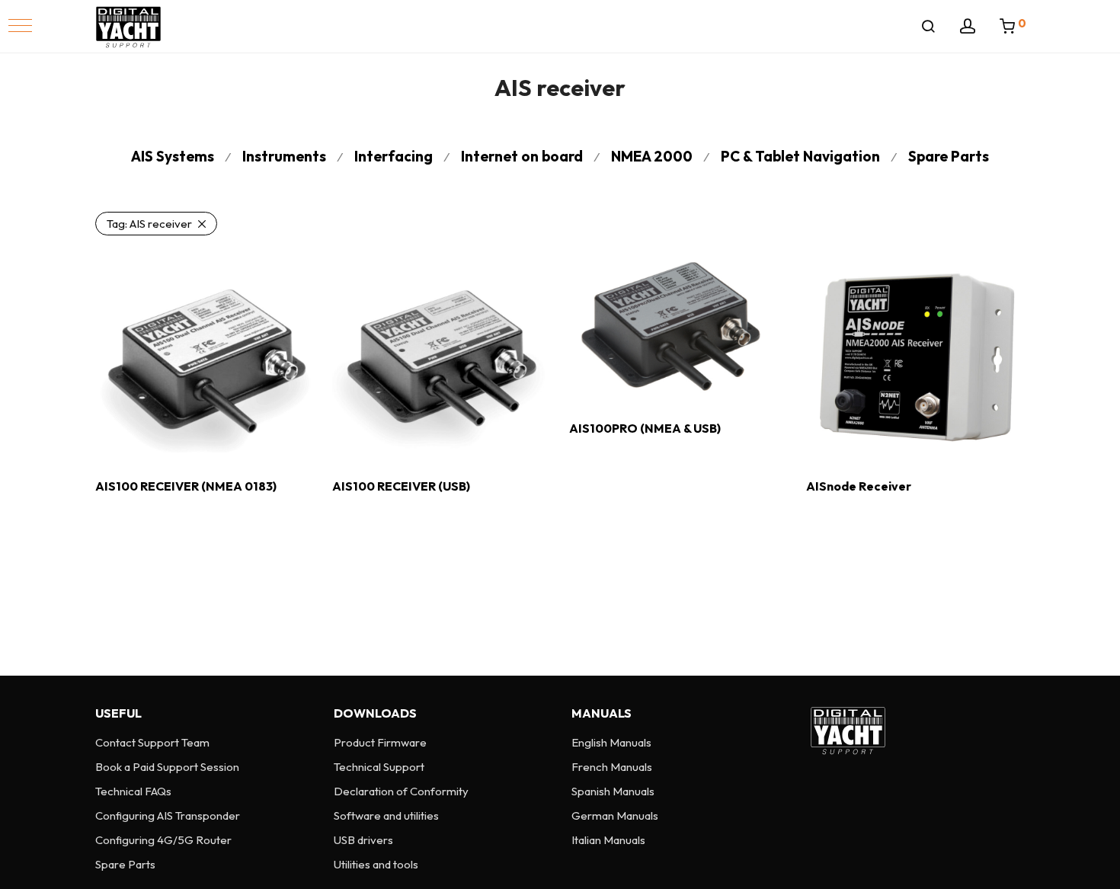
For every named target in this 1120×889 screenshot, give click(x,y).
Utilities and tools (376, 864)
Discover (112, 519)
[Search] (928, 26)
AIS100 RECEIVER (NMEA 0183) (186, 486)
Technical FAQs (133, 791)
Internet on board (522, 156)
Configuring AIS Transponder (167, 815)
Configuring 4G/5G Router (163, 840)
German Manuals (614, 815)
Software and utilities (386, 815)
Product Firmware (380, 742)
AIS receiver (149, 223)
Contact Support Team (152, 742)
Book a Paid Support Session (167, 766)
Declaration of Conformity (401, 791)
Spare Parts (948, 156)
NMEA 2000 (652, 156)
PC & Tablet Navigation (800, 156)
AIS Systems (172, 156)
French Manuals (611, 766)
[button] (20, 25)
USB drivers (363, 840)
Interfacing (393, 156)
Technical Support (379, 766)
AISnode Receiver (858, 486)
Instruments (284, 156)
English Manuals (611, 742)
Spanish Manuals (612, 791)
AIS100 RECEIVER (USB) (401, 486)
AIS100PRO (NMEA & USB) (645, 428)
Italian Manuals (608, 840)
